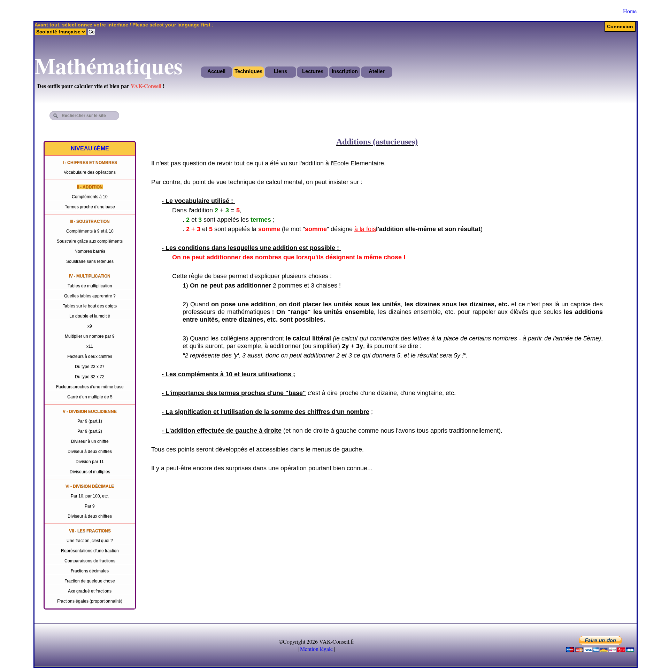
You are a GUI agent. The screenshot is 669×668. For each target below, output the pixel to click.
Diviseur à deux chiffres (90, 451)
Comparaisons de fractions (89, 560)
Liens (280, 71)
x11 (89, 346)
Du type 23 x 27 (90, 366)
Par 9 (90, 506)
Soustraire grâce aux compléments (90, 241)
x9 (89, 326)
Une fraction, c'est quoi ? (90, 540)
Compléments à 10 (90, 196)
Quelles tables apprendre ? (90, 295)
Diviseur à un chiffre (90, 441)
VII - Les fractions (90, 530)
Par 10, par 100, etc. (90, 496)
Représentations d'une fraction (90, 550)
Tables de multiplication (90, 285)
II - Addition (90, 186)
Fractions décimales (90, 570)
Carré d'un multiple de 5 (90, 396)
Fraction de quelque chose (89, 581)
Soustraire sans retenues (90, 261)
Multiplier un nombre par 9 (90, 336)
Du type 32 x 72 (90, 376)
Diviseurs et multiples (90, 471)
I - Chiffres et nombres (90, 162)
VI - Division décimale (90, 486)
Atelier (377, 71)
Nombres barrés (90, 251)
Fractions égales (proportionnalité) (89, 601)
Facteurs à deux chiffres (89, 356)
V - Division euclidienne (90, 411)
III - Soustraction (90, 221)
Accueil (216, 71)
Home (630, 11)
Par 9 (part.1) (89, 421)
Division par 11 (90, 461)
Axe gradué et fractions (90, 591)
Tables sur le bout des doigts (90, 306)
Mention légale (316, 648)
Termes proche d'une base (90, 206)
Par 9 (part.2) (89, 431)
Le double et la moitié (89, 316)
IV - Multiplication (89, 276)
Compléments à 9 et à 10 (90, 231)
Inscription (345, 71)
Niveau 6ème (90, 148)
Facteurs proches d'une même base (90, 386)
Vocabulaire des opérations (90, 172)
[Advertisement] (587, 114)
